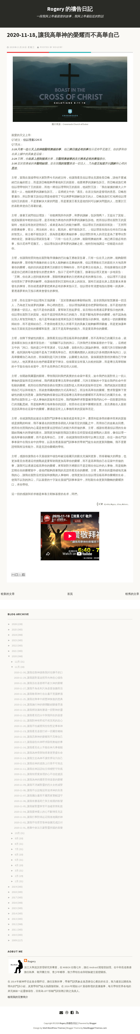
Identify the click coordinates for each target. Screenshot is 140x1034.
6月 (17, 854)
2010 (14, 934)
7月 (17, 849)
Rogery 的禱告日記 (70, 8)
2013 (14, 918)
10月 (17, 833)
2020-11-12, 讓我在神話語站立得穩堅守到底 (38, 768)
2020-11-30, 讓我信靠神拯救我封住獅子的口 (38, 672)
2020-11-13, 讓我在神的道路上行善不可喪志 (38, 763)
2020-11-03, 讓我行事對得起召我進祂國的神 (38, 817)
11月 (17, 667)
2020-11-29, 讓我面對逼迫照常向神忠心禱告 (38, 677)
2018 (14, 892)
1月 (17, 881)
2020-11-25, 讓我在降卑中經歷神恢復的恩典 (38, 699)
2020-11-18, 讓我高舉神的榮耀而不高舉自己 (63, 35)
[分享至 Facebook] (23, 574)
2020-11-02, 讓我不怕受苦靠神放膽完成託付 (38, 822)
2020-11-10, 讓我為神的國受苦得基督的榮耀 (38, 779)
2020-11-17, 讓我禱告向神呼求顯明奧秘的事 (38, 742)
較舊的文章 (132, 594)
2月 (17, 876)
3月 (17, 870)
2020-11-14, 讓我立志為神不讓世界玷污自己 (38, 758)
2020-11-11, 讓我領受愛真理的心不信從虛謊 (38, 774)
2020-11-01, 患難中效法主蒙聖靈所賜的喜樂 (38, 827)
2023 (14, 640)
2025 (14, 629)
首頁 (70, 594)
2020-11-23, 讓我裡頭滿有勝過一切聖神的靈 (38, 709)
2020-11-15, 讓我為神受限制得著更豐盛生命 (38, 752)
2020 (14, 656)
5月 (17, 859)
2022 (14, 645)
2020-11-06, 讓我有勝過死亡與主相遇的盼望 (38, 801)
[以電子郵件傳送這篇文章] (13, 574)
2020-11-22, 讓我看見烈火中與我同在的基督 (38, 715)
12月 (17, 661)
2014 (14, 913)
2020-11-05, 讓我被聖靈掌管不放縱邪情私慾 (38, 806)
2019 (14, 886)
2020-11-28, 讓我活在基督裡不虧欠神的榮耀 (38, 683)
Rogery (32, 961)
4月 (17, 865)
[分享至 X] (20, 574)
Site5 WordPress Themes (54, 1028)
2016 (14, 902)
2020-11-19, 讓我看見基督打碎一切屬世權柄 (38, 731)
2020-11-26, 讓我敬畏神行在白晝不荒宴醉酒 (38, 693)
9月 (17, 838)
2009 (14, 940)
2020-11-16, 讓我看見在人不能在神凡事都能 (38, 747)
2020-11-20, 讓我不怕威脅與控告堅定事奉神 (38, 726)
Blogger (93, 1023)
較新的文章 (8, 594)
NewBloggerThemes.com (95, 1028)
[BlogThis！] (16, 574)
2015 (14, 908)
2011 (14, 929)
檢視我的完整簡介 (18, 997)
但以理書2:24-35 (32, 139)
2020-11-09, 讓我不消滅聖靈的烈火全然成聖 (38, 784)
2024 (14, 634)
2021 (14, 651)
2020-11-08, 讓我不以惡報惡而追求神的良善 (38, 790)
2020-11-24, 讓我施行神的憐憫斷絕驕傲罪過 (38, 704)
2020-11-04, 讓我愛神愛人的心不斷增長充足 (38, 811)
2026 (14, 624)
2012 (14, 924)
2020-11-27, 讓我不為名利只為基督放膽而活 (38, 688)
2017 (14, 897)
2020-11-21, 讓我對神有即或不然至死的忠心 (38, 720)
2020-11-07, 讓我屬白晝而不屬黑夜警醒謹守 (38, 795)
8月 (17, 843)
